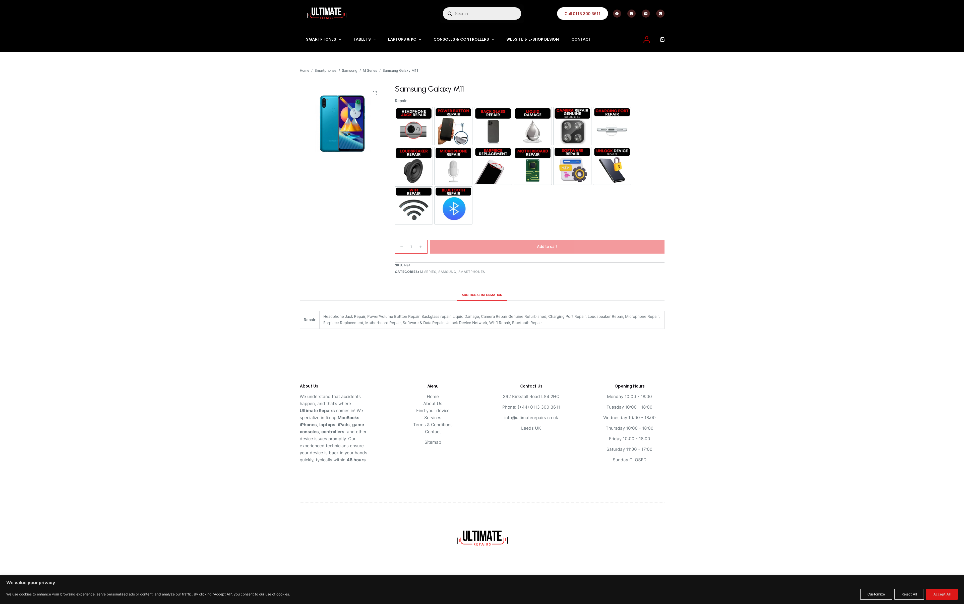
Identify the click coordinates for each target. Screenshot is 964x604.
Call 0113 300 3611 (582, 13)
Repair (401, 100)
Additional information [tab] (482, 295)
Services (432, 417)
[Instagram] (631, 14)
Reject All (909, 594)
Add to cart (547, 246)
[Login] (646, 39)
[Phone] (660, 14)
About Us (432, 403)
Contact (581, 39)
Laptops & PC (402, 39)
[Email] (646, 14)
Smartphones (321, 39)
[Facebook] (617, 14)
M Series (428, 272)
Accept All (941, 594)
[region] (482, 589)
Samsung (447, 272)
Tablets (362, 39)
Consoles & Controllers (461, 39)
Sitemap (433, 442)
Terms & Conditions (433, 424)
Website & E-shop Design (532, 39)
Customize (876, 594)
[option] (414, 126)
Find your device (433, 410)
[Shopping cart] (662, 39)
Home (433, 396)
